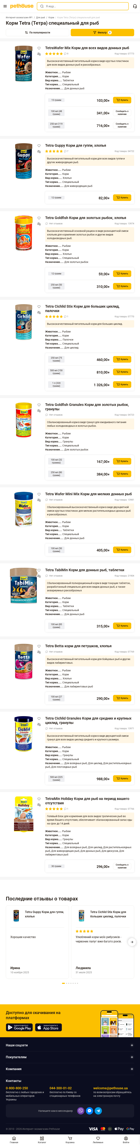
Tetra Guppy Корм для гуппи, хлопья (75, 145)
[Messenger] (89, 1110)
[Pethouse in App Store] (48, 1027)
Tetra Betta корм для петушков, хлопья (78, 646)
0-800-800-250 (17, 1088)
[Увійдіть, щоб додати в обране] (39, 48)
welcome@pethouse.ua (110, 1088)
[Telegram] (98, 1110)
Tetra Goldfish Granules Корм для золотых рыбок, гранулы (87, 406)
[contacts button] (135, 6)
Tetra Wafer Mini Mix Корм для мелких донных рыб (88, 494)
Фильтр (104, 32)
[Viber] (80, 1110)
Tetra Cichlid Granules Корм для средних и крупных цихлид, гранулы (88, 720)
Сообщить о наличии (122, 112)
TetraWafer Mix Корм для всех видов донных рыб (87, 48)
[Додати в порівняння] (39, 54)
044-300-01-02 (61, 1088)
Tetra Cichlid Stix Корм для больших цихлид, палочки (82, 308)
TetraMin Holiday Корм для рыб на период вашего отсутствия (87, 800)
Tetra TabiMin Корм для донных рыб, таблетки (84, 570)
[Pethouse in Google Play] (19, 1027)
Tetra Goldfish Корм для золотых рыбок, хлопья (85, 218)
